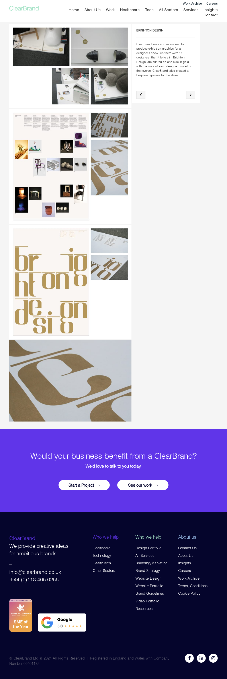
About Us (92, 10)
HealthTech (102, 563)
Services (190, 10)
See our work (140, 485)
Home (74, 10)
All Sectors (168, 10)
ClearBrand (22, 538)
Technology (102, 555)
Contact (211, 15)
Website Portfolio (149, 586)
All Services (144, 555)
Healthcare (130, 10)
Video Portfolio (147, 601)
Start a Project (81, 485)
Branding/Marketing (151, 563)
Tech (149, 10)
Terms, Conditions (192, 586)
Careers (212, 3)
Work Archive (192, 3)
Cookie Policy (189, 593)
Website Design (148, 578)
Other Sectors (104, 570)
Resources (144, 608)
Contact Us (187, 548)
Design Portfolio (148, 548)
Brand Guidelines (149, 593)
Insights (211, 10)
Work (110, 10)
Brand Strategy (147, 570)
